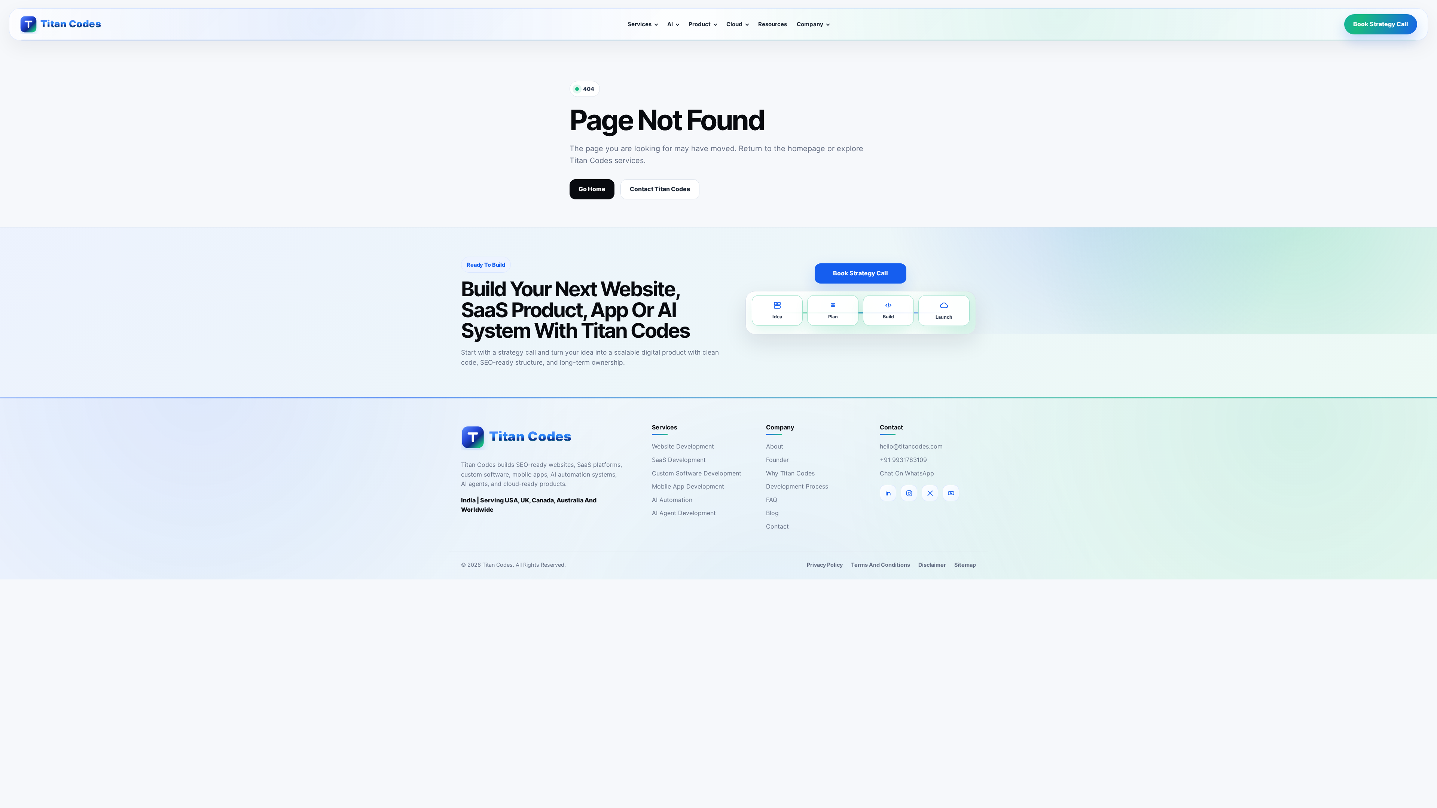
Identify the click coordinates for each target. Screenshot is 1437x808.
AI (670, 24)
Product (700, 24)
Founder (777, 459)
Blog (772, 513)
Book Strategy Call (1380, 24)
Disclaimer (932, 564)
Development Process (797, 486)
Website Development (683, 446)
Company (810, 24)
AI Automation (672, 500)
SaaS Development (679, 459)
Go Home (592, 189)
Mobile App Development (688, 486)
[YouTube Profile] (951, 493)
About (774, 446)
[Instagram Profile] (909, 493)
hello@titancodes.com (911, 446)
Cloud (734, 24)
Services (640, 24)
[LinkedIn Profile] (888, 493)
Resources (772, 24)
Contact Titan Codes (660, 189)
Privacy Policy (825, 564)
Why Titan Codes (790, 473)
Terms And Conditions (880, 564)
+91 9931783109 (903, 459)
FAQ (771, 500)
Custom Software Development (696, 473)
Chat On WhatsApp (907, 473)
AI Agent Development (684, 513)
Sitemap (965, 564)
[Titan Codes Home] (66, 24)
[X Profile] (930, 493)
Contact (777, 526)
